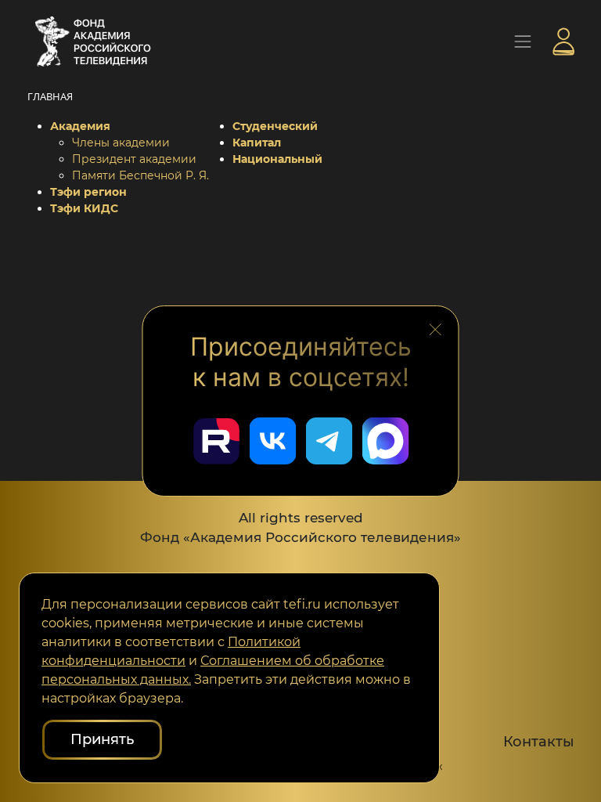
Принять (102, 739)
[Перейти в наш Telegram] (328, 440)
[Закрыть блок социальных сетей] (435, 327)
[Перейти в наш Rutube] (216, 440)
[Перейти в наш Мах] (385, 440)
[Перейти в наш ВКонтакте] (272, 440)
